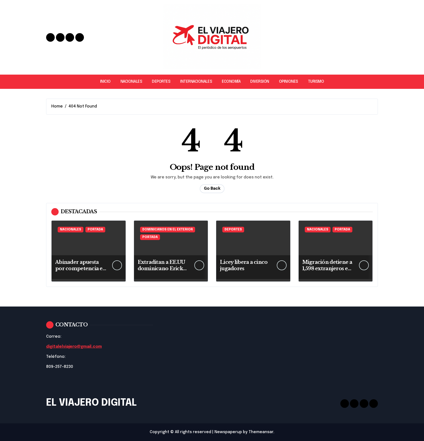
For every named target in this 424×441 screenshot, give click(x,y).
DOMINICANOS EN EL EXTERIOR (167, 229)
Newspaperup (228, 432)
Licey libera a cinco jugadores (244, 265)
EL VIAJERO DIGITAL (91, 403)
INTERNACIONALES (196, 82)
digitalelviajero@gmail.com (74, 347)
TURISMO (316, 82)
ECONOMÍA (231, 82)
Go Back (212, 189)
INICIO (105, 82)
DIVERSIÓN (259, 82)
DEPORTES (161, 82)
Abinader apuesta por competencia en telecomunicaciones (80, 268)
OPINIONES (288, 82)
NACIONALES (131, 82)
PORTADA (95, 229)
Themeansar (261, 432)
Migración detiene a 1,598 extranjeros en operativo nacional (327, 268)
